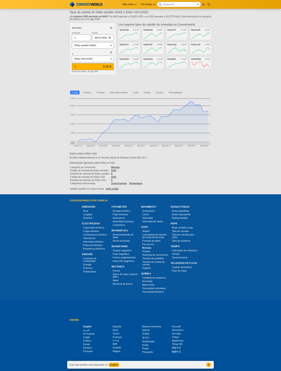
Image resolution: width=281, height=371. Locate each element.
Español (117, 326)
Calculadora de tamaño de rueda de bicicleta (154, 236)
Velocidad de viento (152, 221)
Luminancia (119, 225)
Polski (145, 348)
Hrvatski (117, 347)
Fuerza (116, 270)
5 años (147, 92)
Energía (87, 264)
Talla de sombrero (181, 241)
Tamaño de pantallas (153, 258)
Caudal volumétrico (182, 267)
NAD (113, 170)
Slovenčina (178, 330)
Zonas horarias (119, 183)
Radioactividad (179, 218)
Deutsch (87, 348)
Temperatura (135, 183)
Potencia (87, 268)
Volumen (87, 218)
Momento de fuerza (123, 284)
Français (117, 337)
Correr (145, 214)
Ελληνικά (88, 351)
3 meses (87, 92)
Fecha (95, 33)
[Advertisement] (140, 84)
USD (113, 177)
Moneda (115, 167)
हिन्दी (115, 344)
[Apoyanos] (208, 4)
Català (86, 337)
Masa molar (148, 285)
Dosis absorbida (180, 211)
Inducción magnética (123, 261)
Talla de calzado (180, 231)
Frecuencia (148, 244)
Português (147, 352)
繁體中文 (176, 351)
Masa (115, 280)
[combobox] (179, 4)
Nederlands (148, 341)
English (114, 365)
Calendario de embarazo (185, 250)
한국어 (145, 337)
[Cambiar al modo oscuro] (203, 4)
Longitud (87, 214)
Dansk (86, 344)
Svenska (176, 333)
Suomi (116, 333)
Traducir (146, 268)
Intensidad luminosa (123, 221)
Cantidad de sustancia (154, 277)
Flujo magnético (121, 254)
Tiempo (176, 254)
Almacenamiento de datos (123, 236)
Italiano (146, 330)
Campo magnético (122, 250)
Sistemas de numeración (155, 255)
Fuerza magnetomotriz (124, 257)
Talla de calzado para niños (183, 236)
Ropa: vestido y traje (182, 227)
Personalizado (175, 92)
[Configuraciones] (111, 27)
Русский (176, 326)
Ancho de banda (121, 241)
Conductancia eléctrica (95, 234)
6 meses (101, 92)
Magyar (116, 351)
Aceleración (148, 211)
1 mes (75, 92)
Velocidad (147, 218)
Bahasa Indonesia (151, 326)
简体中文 (176, 348)
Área (85, 211)
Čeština (87, 340)
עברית (116, 340)
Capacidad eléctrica (93, 227)
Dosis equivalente (181, 214)
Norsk (145, 345)
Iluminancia (119, 218)
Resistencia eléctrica (94, 248)
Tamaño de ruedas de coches (153, 263)
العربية (86, 330)
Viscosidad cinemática (154, 288)
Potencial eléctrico (92, 245)
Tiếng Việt (177, 344)
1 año (135, 92)
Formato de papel (151, 241)
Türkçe (175, 337)
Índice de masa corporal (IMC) (125, 275)
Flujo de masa (179, 270)
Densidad (147, 281)
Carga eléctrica (91, 231)
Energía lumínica (121, 211)
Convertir (76, 33)
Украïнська (177, 340)
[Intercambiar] (111, 52)
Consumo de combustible (89, 259)
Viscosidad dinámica (153, 292)
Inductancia (89, 238)
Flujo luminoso (120, 214)
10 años (159, 92)
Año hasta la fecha (118, 92)
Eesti (115, 330)
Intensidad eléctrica (93, 241)
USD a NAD (112, 189)
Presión (146, 251)
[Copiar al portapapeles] (75, 66)
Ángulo (146, 231)
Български (89, 333)
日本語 (145, 333)
